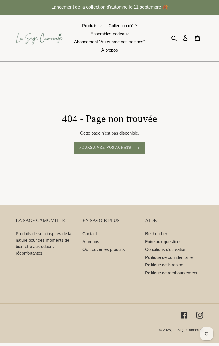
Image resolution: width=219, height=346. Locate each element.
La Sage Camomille (188, 330)
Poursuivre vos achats (105, 147)
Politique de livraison (164, 264)
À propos (90, 241)
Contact (89, 233)
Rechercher (156, 233)
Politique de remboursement (171, 272)
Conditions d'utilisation (165, 249)
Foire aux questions (163, 241)
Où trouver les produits (103, 249)
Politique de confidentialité (169, 257)
